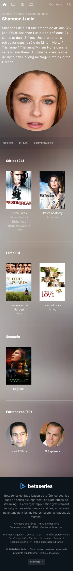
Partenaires (43, 143)
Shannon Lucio (38, 13)
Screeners (45, 538)
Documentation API (20, 527)
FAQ (35, 527)
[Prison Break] (18, 190)
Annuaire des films (49, 523)
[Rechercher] (69, 4)
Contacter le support (51, 527)
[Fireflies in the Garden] (18, 282)
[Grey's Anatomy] (52, 190)
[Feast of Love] (52, 282)
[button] (18, 440)
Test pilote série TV (21, 541)
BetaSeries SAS (18, 538)
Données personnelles (57, 534)
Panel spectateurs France (48, 541)
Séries (20, 13)
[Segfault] (18, 366)
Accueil (7, 13)
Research (59, 538)
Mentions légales (13, 534)
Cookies (29, 534)
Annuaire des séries (25, 523)
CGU (39, 534)
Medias (33, 538)
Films (23, 143)
